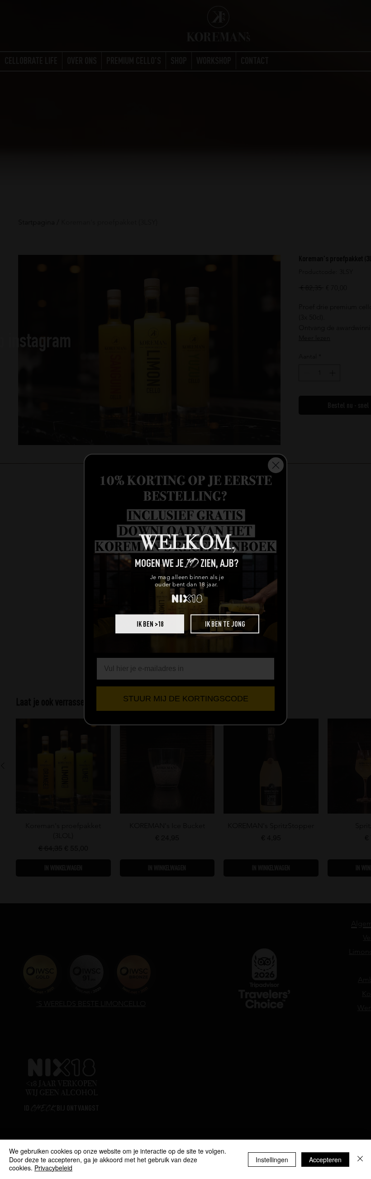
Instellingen (272, 1159)
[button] (149, 623)
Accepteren (325, 1159)
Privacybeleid (53, 1167)
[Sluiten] (360, 1159)
